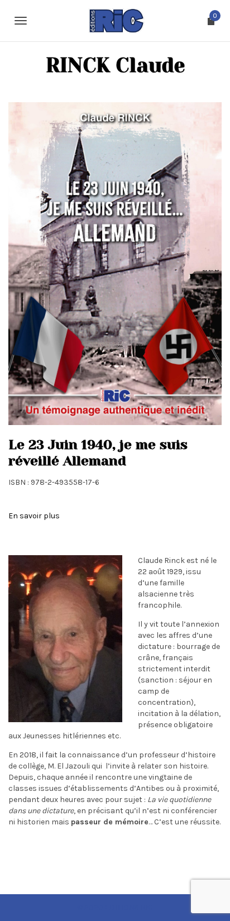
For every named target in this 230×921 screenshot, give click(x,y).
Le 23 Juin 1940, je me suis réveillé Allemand (98, 453)
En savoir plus (34, 516)
